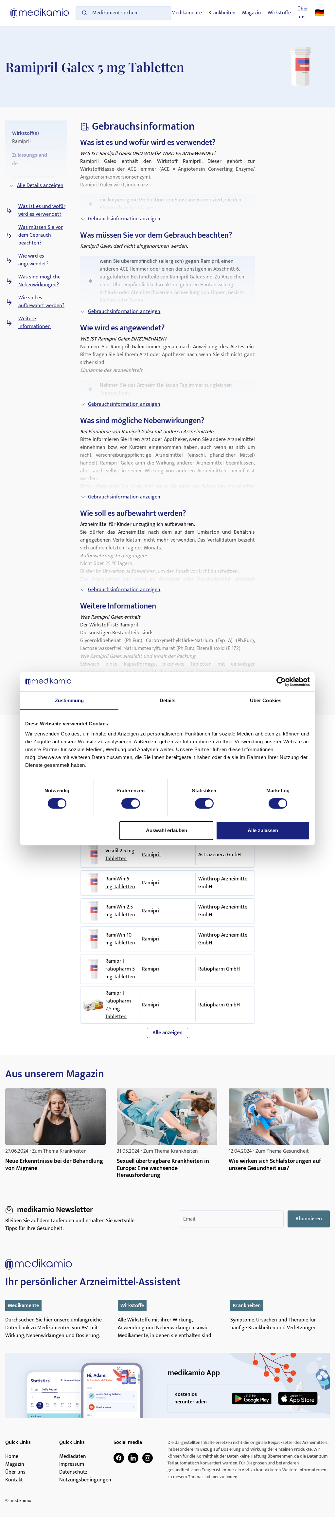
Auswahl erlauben (166, 830)
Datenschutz (73, 1472)
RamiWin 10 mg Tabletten (120, 939)
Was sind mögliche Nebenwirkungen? (39, 281)
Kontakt (14, 1480)
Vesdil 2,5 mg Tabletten (119, 855)
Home (11, 1457)
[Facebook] (119, 1458)
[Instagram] (147, 1458)
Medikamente (186, 13)
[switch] (130, 803)
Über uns (302, 13)
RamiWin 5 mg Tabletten (120, 883)
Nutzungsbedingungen (85, 1480)
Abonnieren (308, 1218)
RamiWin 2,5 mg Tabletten (120, 911)
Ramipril (151, 854)
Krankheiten (222, 13)
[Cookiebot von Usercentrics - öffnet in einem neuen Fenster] (281, 682)
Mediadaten (72, 1457)
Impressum (71, 1464)
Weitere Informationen (34, 323)
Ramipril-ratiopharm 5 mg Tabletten (120, 969)
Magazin (251, 13)
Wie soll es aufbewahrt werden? (41, 302)
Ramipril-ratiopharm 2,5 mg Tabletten (118, 1005)
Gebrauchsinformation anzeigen (124, 218)
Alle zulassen (263, 830)
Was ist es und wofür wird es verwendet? (41, 210)
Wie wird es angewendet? (33, 260)
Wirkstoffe (279, 13)
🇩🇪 (320, 13)
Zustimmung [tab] (69, 700)
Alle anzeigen (167, 1032)
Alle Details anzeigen (40, 185)
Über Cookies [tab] (265, 700)
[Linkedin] (133, 1458)
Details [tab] (168, 700)
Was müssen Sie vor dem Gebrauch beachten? (40, 235)
